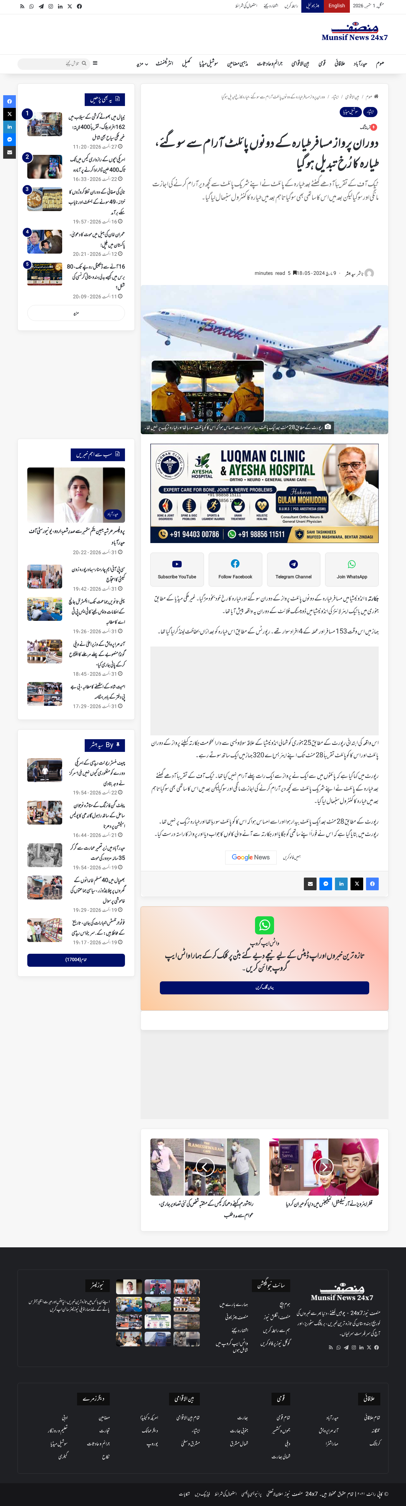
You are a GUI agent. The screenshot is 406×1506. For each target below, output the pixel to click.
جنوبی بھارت (239, 1431)
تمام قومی (283, 1418)
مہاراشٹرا (332, 1444)
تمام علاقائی (372, 1418)
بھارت (242, 1418)
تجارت (104, 1431)
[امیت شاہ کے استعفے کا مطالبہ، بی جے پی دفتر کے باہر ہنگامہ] (44, 694)
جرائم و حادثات (270, 64)
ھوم (380, 64)
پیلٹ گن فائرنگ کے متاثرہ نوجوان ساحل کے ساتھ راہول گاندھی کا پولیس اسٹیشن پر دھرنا (97, 816)
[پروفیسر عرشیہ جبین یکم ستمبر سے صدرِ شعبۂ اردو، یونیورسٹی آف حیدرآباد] (129, 1286)
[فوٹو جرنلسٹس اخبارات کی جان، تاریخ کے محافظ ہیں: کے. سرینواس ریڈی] (44, 930)
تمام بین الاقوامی (188, 1418)
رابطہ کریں (291, 6)
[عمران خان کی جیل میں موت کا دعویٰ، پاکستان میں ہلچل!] (44, 242)
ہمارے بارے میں (233, 1305)
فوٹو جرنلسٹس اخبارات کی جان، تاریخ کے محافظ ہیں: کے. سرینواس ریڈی (98, 928)
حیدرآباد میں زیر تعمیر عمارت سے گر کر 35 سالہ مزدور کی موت (97, 853)
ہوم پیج (285, 1305)
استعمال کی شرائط (246, 6)
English (337, 6)
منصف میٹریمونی (236, 1318)
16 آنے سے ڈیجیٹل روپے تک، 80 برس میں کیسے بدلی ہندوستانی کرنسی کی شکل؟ (96, 277)
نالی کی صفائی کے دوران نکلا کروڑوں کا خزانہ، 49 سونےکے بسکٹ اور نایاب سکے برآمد (97, 203)
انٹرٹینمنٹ (164, 64)
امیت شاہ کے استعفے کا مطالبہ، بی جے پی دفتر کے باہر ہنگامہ (97, 692)
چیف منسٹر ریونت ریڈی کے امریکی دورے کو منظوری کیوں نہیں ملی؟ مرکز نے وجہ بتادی (97, 774)
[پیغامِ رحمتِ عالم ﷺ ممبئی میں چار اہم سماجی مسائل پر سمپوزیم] (158, 1321)
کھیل (186, 64)
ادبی (65, 1418)
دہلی (287, 1444)
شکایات (184, 1494)
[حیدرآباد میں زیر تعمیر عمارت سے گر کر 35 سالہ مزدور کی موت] (44, 855)
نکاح (106, 1457)
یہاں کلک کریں (265, 988)
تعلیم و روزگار (58, 1431)
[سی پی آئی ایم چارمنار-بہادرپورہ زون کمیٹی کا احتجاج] (44, 576)
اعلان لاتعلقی (274, 1494)
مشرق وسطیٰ (190, 1444)
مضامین (104, 1418)
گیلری (63, 1457)
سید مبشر (350, 274)
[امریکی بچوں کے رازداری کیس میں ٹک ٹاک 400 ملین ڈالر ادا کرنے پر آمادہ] (44, 167)
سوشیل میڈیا (208, 64)
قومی (322, 64)
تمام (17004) (76, 960)
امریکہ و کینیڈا (149, 1418)
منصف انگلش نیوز (277, 1318)
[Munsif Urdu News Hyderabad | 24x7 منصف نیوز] (355, 31)
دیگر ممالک (150, 1431)
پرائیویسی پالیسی (251, 1494)
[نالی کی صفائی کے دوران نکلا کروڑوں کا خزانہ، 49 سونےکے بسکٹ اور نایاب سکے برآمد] (44, 199)
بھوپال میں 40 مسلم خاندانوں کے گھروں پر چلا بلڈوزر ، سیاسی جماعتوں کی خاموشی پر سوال (97, 891)
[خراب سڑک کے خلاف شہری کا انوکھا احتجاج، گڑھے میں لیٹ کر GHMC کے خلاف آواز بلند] (187, 1321)
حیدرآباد (360, 64)
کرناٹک (375, 1444)
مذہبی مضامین (237, 64)
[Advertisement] (264, 239)
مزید (140, 64)
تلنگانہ (375, 1431)
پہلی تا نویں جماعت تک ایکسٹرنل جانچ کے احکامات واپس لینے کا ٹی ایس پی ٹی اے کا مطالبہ (97, 612)
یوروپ (152, 1444)
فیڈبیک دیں (202, 1494)
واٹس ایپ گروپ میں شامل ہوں (232, 1347)
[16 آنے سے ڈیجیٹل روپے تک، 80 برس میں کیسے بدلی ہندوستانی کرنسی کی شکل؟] (44, 274)
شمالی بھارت (281, 1457)
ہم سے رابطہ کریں (276, 1331)
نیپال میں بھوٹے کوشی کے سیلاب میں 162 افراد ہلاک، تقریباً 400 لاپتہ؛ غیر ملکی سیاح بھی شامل (97, 128)
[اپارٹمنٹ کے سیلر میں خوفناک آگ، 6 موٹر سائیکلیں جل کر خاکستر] (187, 1339)
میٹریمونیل (312, 6)
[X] (369, 1347)
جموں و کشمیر (281, 1431)
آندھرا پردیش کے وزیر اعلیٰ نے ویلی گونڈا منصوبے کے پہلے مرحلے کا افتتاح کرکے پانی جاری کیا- (97, 655)
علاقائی (340, 64)
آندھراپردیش (328, 1431)
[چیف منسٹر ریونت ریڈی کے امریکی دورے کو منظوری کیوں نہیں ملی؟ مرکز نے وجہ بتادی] (44, 770)
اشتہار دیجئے (271, 6)
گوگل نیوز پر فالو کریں (275, 1344)
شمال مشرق (239, 1444)
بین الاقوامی (300, 64)
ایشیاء (335, 97)
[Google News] (251, 858)
